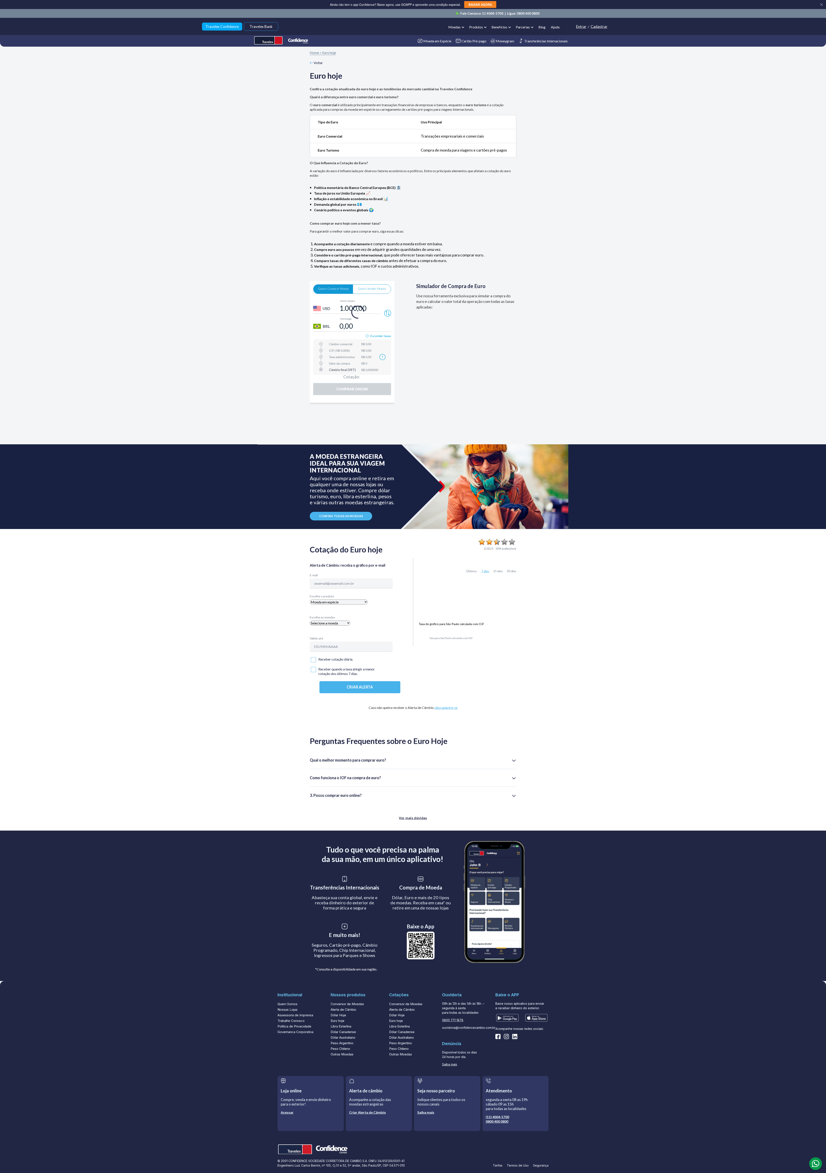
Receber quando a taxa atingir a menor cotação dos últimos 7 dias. (346, 671)
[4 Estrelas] (504, 542)
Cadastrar (599, 26)
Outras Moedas (342, 1054)
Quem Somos (287, 1004)
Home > (316, 53)
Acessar (287, 1112)
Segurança (541, 1165)
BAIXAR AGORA (480, 4)
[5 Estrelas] (512, 542)
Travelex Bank (261, 26)
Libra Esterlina (341, 1026)
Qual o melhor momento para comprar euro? (348, 759)
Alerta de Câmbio (343, 1009)
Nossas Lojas (287, 1009)
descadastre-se (446, 707)
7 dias (485, 571)
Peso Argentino (342, 1043)
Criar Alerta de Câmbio (367, 1112)
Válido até (316, 638)
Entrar (581, 26)
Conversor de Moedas (347, 1004)
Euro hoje (329, 53)
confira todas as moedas (341, 516)
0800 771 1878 (452, 1020)
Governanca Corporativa (295, 1032)
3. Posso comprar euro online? (336, 795)
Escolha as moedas (322, 617)
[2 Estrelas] (489, 542)
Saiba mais (449, 1064)
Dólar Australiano (343, 1037)
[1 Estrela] (482, 542)
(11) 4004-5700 (497, 1117)
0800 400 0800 (528, 13)
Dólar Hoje (338, 1015)
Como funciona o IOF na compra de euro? (345, 777)
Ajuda (555, 27)
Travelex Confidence (222, 26)
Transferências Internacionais (546, 41)
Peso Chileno (340, 1049)
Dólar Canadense (343, 1032)
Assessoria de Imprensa (295, 1015)
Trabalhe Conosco (291, 1021)
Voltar (318, 63)
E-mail (314, 575)
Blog (542, 27)
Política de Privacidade (294, 1026)
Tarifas (497, 1165)
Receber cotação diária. (335, 659)
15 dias (498, 571)
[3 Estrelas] (497, 542)
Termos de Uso (518, 1165)
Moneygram (505, 41)
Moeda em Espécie (437, 41)
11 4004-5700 (493, 13)
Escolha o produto (322, 596)
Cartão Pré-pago (473, 41)
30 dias (511, 571)
